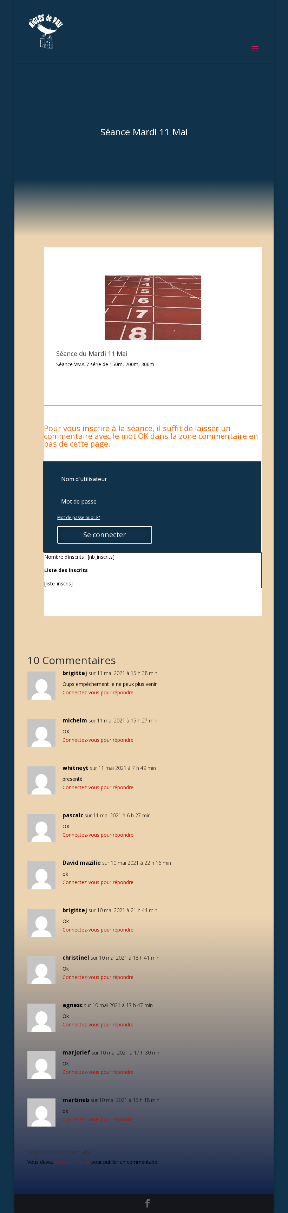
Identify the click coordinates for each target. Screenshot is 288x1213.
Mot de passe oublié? (78, 517)
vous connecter (72, 1162)
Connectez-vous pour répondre (98, 692)
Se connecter (104, 534)
